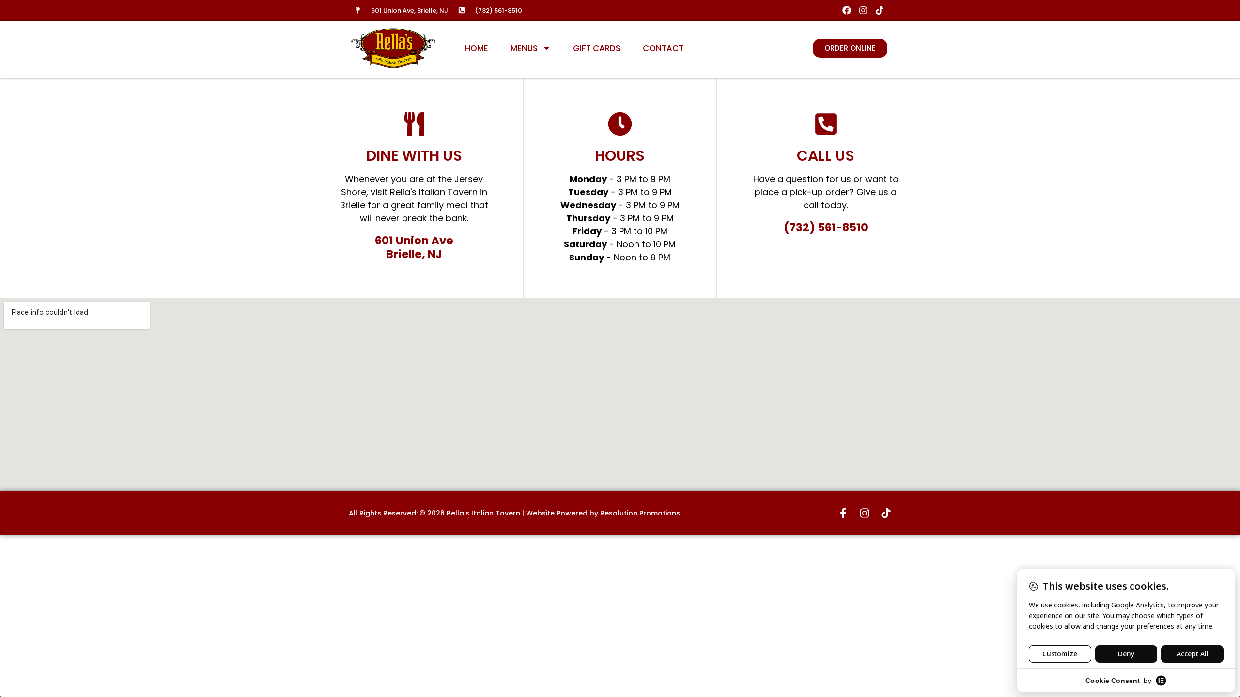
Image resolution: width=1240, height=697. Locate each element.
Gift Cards (596, 48)
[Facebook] (847, 10)
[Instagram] (863, 10)
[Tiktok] (879, 10)
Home (476, 48)
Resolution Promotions (640, 513)
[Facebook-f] (843, 513)
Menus (524, 48)
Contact (663, 48)
